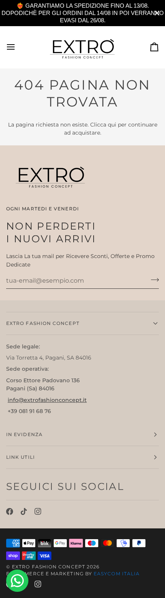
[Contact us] (17, 581)
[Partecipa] (152, 279)
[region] (82, 13)
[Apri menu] (17, 47)
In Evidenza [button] (24, 434)
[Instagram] (38, 511)
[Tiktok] (24, 511)
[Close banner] (157, 13)
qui (112, 124)
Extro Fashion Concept (48, 567)
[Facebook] (9, 511)
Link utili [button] (20, 457)
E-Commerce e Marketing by (73, 573)
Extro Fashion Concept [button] (42, 323)
